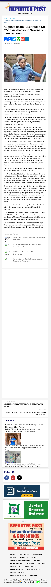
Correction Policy (18, 572)
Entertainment (16, 563)
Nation (13, 557)
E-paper (30, 563)
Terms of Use (30, 566)
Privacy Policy (16, 570)
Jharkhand (37, 554)
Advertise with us (18, 576)
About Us (42, 563)
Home (5, 18)
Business (24, 557)
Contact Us (15, 566)
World (34, 557)
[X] (19, 477)
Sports (37, 560)
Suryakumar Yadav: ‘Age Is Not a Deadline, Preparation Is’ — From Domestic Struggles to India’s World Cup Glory (24, 448)
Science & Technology (20, 560)
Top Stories (12, 18)
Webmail (33, 576)
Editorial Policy (34, 570)
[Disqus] (25, 301)
